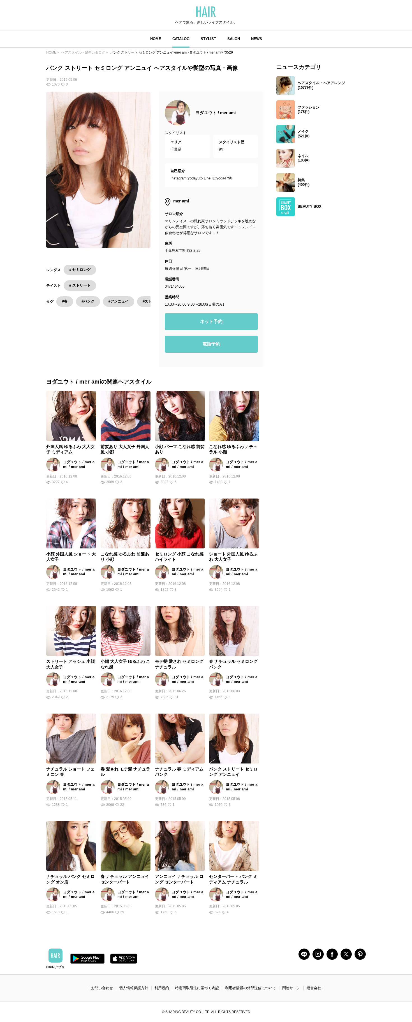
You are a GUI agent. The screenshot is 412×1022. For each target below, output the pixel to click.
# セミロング (80, 269)
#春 (65, 301)
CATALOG (180, 39)
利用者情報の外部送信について (250, 988)
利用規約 (161, 988)
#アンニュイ (118, 301)
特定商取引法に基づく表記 (197, 988)
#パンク (88, 301)
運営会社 (314, 988)
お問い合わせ (102, 988)
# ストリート (80, 285)
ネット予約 (211, 321)
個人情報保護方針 (133, 988)
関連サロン (291, 988)
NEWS (256, 39)
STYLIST (208, 39)
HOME (155, 39)
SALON (233, 39)
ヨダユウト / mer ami (216, 112)
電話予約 (211, 344)
